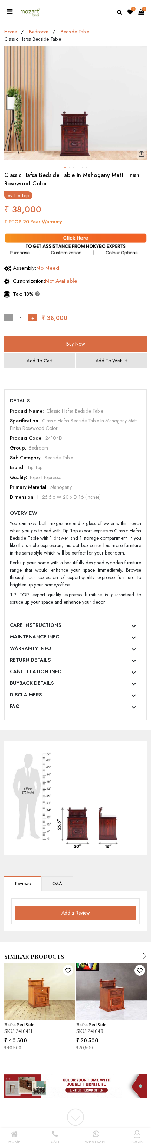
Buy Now (75, 343)
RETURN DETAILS (30, 659)
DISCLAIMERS (26, 694)
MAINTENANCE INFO (35, 636)
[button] (65, 167)
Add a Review (75, 912)
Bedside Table (75, 31)
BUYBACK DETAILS (32, 683)
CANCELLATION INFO (36, 671)
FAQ (15, 706)
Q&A (57, 883)
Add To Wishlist (111, 360)
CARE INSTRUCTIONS (35, 625)
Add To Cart (39, 360)
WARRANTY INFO (30, 648)
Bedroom (38, 31)
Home (10, 31)
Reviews (23, 883)
